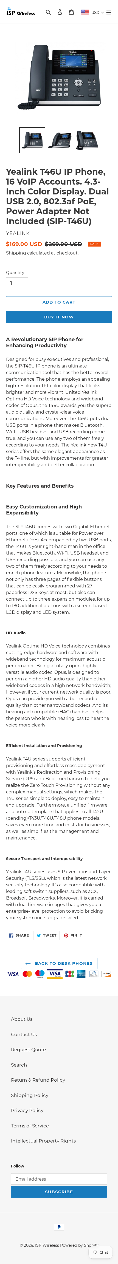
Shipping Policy (29, 1095)
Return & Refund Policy (38, 1080)
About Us (21, 1019)
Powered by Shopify (79, 1245)
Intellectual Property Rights (43, 1141)
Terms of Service (30, 1126)
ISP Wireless (47, 1245)
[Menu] (108, 11)
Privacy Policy (27, 1110)
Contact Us (24, 1034)
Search (19, 1065)
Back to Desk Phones (63, 963)
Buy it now (59, 316)
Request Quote (28, 1049)
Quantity (15, 272)
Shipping (16, 253)
